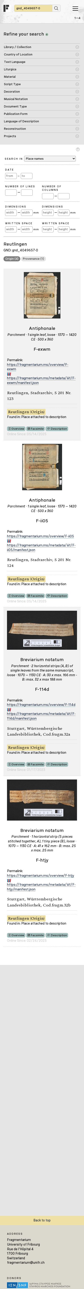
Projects (10, 136)
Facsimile (37, 428)
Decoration (12, 91)
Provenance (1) (33, 258)
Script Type (12, 84)
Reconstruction (15, 128)
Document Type (15, 106)
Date (9, 169)
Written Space (18, 223)
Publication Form (16, 114)
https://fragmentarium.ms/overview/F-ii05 (40, 536)
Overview (17, 428)
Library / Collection (17, 47)
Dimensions (15, 206)
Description (59, 428)
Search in (14, 158)
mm (36, 212)
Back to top (42, 1220)
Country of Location (18, 54)
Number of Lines (20, 186)
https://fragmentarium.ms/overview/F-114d (41, 705)
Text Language (14, 62)
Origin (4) (11, 258)
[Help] (78, 149)
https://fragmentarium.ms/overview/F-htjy (40, 875)
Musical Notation (16, 99)
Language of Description (21, 121)
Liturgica (10, 69)
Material (10, 76)
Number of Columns (51, 188)
